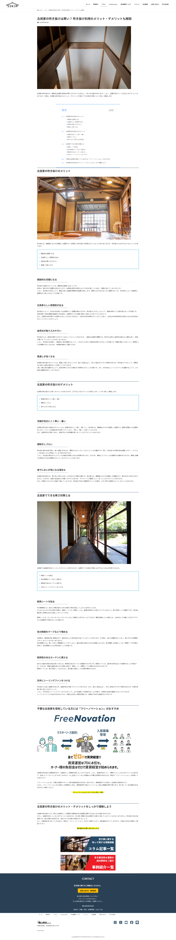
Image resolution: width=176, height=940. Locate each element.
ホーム (40, 914)
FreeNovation (64, 914)
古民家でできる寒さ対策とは (75, 144)
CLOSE (111, 110)
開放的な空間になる (73, 119)
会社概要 (93, 914)
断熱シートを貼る (73, 147)
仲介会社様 (112, 914)
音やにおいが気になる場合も (76, 139)
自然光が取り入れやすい (75, 124)
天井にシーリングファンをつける (77, 154)
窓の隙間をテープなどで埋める (76, 149)
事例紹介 (48, 914)
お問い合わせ (102, 914)
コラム (55, 914)
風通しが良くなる (73, 127)
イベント (85, 914)
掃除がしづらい (72, 137)
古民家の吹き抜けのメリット (75, 116)
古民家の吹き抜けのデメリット (75, 131)
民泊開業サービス (75, 914)
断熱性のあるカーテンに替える (77, 152)
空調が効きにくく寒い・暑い (76, 134)
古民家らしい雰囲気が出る (75, 122)
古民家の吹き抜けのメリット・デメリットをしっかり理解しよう (86, 162)
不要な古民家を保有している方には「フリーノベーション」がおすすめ (88, 159)
